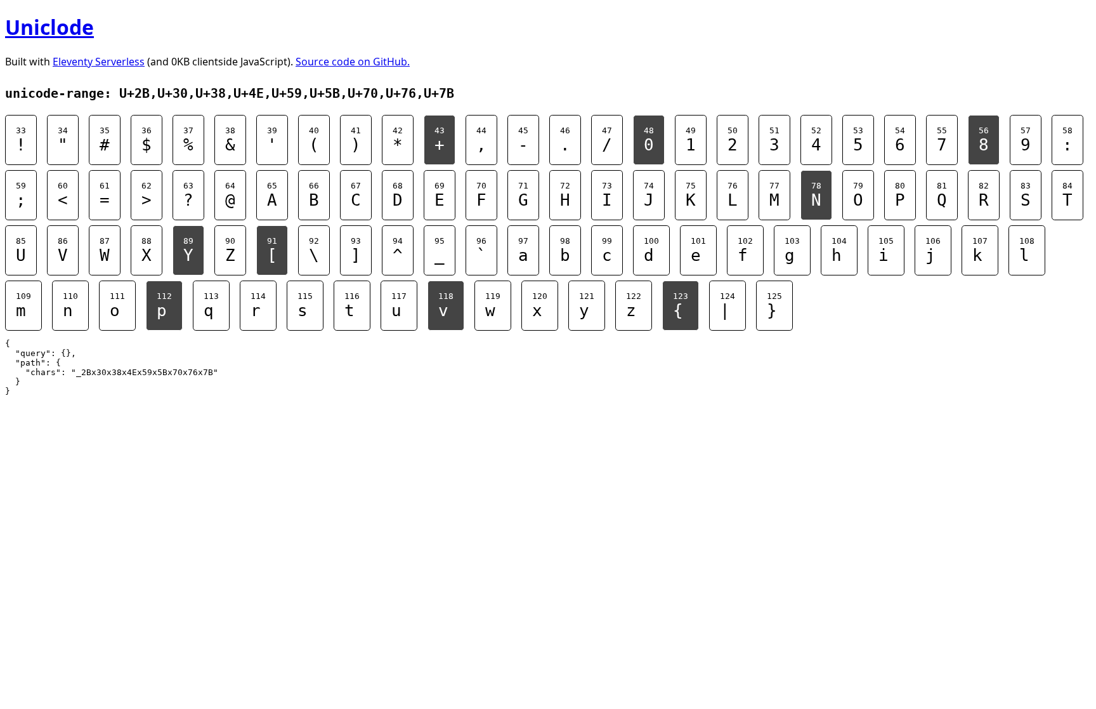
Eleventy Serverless (99, 62)
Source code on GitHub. (353, 62)
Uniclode (49, 27)
